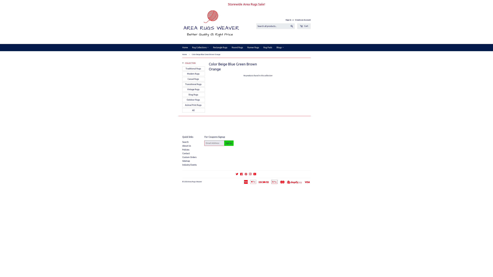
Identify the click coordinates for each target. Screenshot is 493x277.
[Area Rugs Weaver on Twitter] (237, 174)
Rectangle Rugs (220, 47)
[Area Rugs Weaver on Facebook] (241, 174)
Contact (186, 153)
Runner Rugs (253, 47)
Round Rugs (237, 47)
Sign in (288, 20)
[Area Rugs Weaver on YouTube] (254, 174)
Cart (306, 26)
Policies (185, 150)
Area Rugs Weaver (195, 181)
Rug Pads (267, 47)
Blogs (279, 47)
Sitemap (186, 161)
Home (185, 47)
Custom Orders (189, 157)
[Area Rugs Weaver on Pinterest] (246, 174)
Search (185, 142)
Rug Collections (199, 47)
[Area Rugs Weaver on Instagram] (250, 174)
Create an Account (303, 20)
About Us (186, 146)
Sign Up (229, 143)
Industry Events (189, 165)
